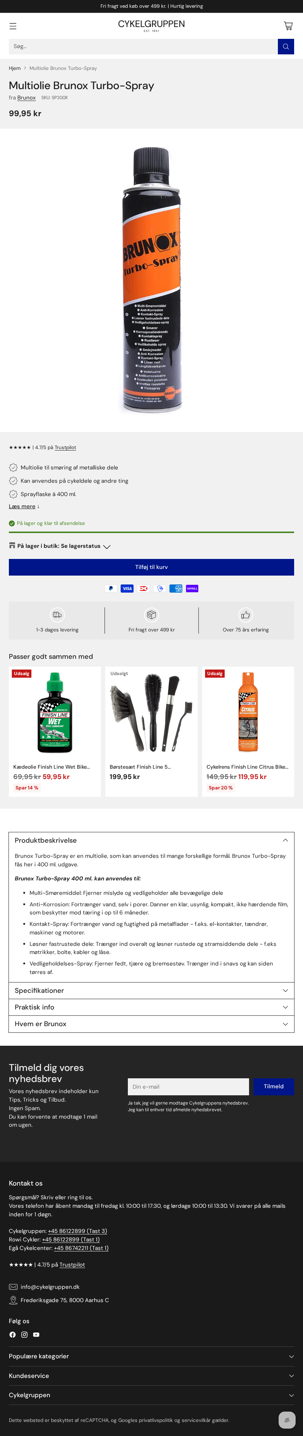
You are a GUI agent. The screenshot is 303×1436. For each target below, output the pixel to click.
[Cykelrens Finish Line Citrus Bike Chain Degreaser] (248, 713)
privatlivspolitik (156, 1420)
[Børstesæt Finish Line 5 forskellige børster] (151, 713)
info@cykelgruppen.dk (50, 1287)
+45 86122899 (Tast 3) (77, 1231)
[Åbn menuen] (12, 25)
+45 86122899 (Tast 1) (71, 1239)
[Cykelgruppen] (151, 25)
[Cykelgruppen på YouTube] (36, 1336)
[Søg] (286, 46)
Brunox (26, 97)
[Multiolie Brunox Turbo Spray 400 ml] (151, 280)
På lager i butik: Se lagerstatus (59, 546)
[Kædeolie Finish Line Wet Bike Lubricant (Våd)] (55, 713)
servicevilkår (196, 1420)
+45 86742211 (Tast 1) (81, 1248)
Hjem (15, 68)
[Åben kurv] (288, 25)
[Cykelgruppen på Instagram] (24, 1336)
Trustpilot (65, 447)
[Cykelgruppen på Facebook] (12, 1336)
